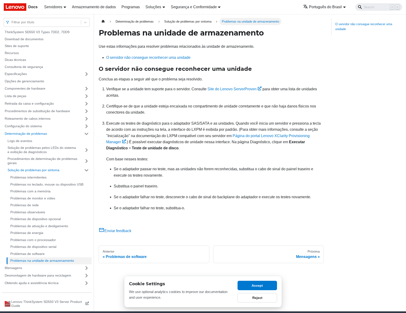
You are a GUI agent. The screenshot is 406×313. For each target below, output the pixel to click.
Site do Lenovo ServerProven (232, 89)
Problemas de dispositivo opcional (35, 219)
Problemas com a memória (30, 191)
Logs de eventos (20, 141)
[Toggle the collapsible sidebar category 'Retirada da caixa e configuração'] (86, 103)
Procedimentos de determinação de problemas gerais (42, 161)
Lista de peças (15, 96)
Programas (130, 7)
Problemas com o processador (33, 240)
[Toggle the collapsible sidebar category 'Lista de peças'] (86, 96)
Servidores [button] (53, 7)
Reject (257, 298)
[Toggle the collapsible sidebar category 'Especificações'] (86, 74)
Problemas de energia (26, 233)
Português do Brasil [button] (325, 7)
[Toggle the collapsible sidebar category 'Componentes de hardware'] (86, 88)
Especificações (16, 74)
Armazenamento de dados (94, 7)
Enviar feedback (117, 231)
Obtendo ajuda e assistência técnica (32, 283)
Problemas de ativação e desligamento (39, 226)
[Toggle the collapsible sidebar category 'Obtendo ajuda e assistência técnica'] (86, 283)
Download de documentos (24, 39)
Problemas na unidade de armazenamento (42, 260)
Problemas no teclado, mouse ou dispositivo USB (46, 184)
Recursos (12, 53)
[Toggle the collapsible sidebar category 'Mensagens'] (86, 268)
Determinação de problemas (26, 133)
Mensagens (13, 268)
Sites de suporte (17, 46)
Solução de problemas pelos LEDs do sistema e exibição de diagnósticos (42, 150)
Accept (257, 285)
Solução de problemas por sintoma (33, 170)
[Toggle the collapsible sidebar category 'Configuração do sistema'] (86, 126)
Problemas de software (27, 254)
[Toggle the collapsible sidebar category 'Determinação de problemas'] (86, 134)
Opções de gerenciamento (24, 81)
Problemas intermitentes (28, 177)
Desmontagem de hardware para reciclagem (38, 275)
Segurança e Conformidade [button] (194, 7)
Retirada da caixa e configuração (29, 103)
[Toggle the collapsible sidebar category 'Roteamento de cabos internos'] (86, 119)
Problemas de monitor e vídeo (32, 198)
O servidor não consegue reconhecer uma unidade (148, 57)
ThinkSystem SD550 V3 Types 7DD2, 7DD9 (37, 32)
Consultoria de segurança (24, 67)
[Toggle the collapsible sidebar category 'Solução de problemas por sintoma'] (86, 170)
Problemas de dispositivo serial (33, 247)
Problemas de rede (24, 205)
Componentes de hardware (25, 88)
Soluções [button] (153, 7)
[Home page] (103, 21)
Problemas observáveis (27, 212)
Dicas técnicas (15, 60)
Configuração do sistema (23, 126)
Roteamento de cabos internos (28, 118)
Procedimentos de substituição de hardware (37, 111)
